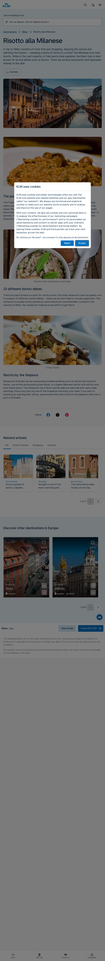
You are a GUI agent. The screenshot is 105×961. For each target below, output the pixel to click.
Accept (82, 243)
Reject (67, 243)
